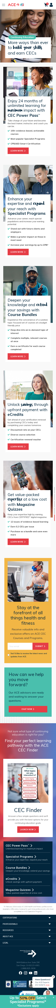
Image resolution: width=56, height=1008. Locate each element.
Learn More (17, 151)
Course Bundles (17, 867)
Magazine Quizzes (19, 890)
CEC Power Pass (17, 845)
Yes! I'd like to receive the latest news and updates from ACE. (28, 655)
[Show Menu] (3, 4)
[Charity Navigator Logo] (20, 984)
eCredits (12, 878)
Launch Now (27, 829)
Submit (39, 646)
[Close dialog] (53, 997)
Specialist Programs (20, 856)
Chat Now (27, 709)
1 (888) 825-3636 (28, 968)
